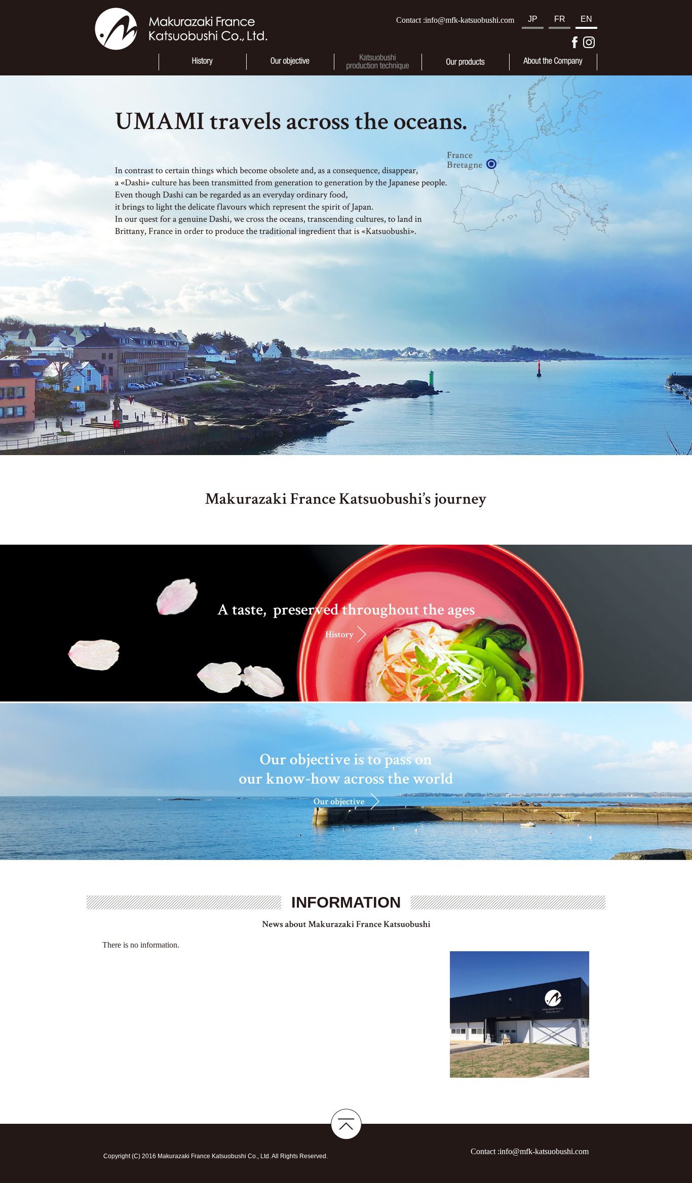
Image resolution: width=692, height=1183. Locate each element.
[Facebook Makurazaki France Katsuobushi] (575, 42)
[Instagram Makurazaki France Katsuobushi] (589, 42)
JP (532, 19)
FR (559, 19)
